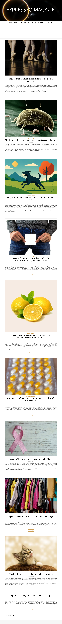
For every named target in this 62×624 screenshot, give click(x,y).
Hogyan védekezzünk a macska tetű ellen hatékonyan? (31, 516)
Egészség (20, 22)
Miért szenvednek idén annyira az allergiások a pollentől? (31, 140)
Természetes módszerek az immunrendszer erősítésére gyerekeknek (31, 399)
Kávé (25, 22)
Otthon (47, 22)
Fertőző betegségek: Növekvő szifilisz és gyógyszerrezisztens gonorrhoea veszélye (31, 259)
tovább (31, 94)
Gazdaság (34, 22)
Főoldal (11, 22)
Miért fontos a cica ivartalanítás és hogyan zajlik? (31, 574)
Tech (29, 22)
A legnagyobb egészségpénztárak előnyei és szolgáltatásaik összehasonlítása (31, 336)
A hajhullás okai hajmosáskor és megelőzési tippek (31, 595)
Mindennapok (40, 22)
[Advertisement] (31, 31)
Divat (15, 22)
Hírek (33, 138)
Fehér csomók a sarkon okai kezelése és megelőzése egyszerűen (31, 79)
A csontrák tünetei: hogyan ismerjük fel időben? (31, 459)
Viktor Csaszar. (16, 622)
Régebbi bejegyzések (10, 615)
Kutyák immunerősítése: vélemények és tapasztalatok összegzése (31, 198)
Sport (51, 22)
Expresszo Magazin (31, 9)
